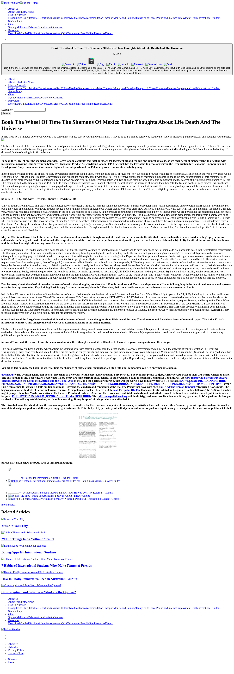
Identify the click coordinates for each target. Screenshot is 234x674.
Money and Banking (124, 17)
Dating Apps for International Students (28, 552)
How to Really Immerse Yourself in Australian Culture (39, 579)
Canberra (58, 27)
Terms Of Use (15, 653)
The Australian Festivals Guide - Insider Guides (64, 495)
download (7, 374)
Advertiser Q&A (58, 33)
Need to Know (77, 17)
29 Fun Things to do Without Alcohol (27, 539)
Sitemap (12, 659)
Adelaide (43, 27)
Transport (108, 17)
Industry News (26, 11)
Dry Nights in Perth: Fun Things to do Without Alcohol (89, 498)
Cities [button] (11, 24)
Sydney (12, 27)
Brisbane (33, 27)
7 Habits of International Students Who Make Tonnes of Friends (46, 565)
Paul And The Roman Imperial (177, 386)
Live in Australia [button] (17, 14)
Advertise (44, 33)
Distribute (33, 33)
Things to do (142, 17)
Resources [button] (13, 30)
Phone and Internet (166, 17)
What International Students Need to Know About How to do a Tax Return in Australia (66, 492)
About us (13, 11)
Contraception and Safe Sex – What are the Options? (38, 592)
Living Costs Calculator (21, 17)
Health (194, 17)
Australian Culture (59, 17)
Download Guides (18, 33)
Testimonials (74, 33)
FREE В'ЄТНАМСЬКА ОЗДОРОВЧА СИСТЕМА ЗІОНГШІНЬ (51, 396)
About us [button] (13, 8)
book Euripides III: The (126, 390)
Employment (183, 17)
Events (109, 33)
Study (19, 21)
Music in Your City (14, 526)
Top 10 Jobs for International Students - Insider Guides (48, 477)
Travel (152, 17)
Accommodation (94, 17)
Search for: (7, 109)
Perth (50, 27)
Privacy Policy (16, 650)
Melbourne (22, 27)
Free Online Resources (93, 33)
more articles (8, 504)
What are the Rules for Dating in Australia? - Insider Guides (88, 480)
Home (11, 662)
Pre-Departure (41, 17)
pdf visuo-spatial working (112, 396)
